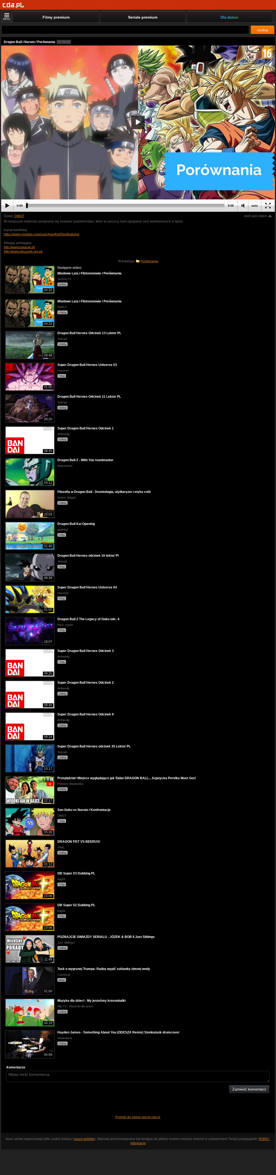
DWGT (19, 216)
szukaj (262, 30)
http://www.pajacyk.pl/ (19, 247)
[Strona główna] (13, 5)
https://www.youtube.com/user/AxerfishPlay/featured (41, 234)
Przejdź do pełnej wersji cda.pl (138, 1117)
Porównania (149, 261)
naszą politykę (84, 1139)
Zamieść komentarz (249, 1089)
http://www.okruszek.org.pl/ (23, 251)
